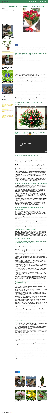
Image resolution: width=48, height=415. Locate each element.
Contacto (45, 1)
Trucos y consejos (31, 1)
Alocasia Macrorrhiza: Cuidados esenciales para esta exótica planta (7, 105)
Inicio (27, 1)
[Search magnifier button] (13, 10)
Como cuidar (41, 1)
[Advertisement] (31, 38)
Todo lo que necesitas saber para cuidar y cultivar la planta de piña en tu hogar (7, 116)
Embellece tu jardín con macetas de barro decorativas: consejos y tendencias (7, 101)
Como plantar (37, 1)
